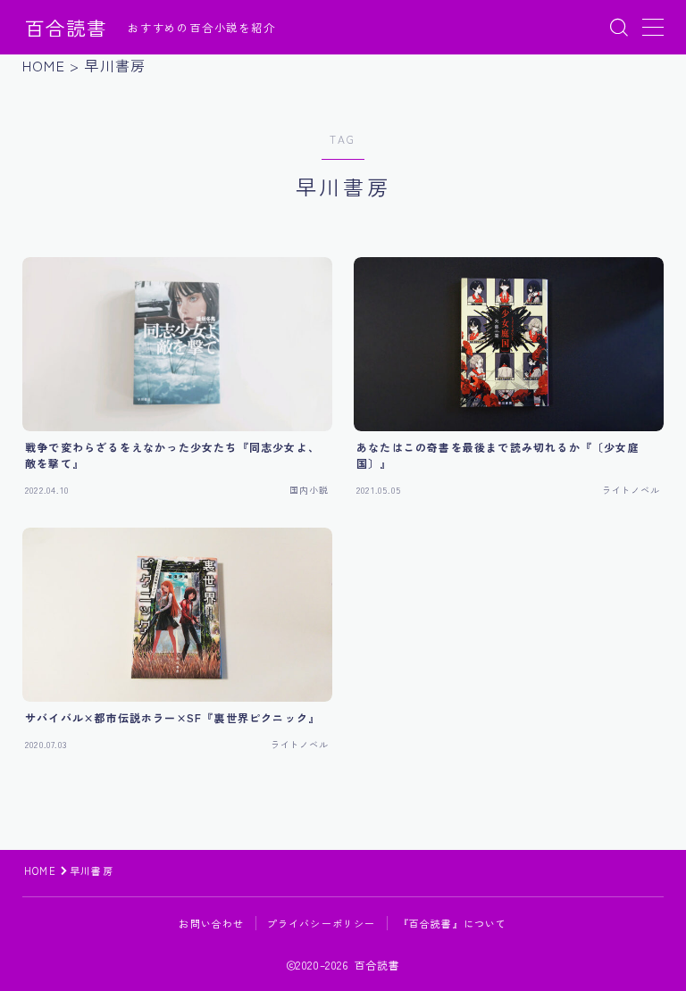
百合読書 (66, 27)
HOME (40, 870)
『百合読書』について (452, 923)
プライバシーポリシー (321, 923)
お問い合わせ (211, 923)
